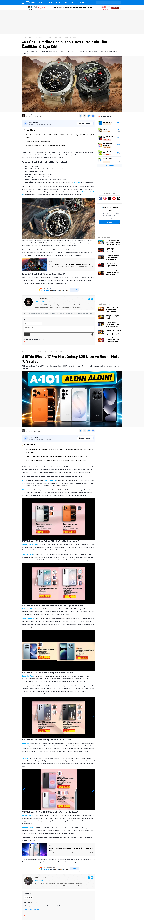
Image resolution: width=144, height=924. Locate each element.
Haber (58, 2)
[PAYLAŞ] (81, 117)
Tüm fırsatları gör (109, 165)
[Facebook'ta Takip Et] (100, 198)
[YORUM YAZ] (89, 117)
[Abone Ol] (93, 116)
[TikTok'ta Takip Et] (118, 198)
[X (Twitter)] (89, 299)
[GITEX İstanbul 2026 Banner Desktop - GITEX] (72, 6)
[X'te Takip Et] (109, 198)
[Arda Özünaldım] (28, 299)
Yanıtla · (31, 909)
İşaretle (36, 909)
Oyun (50, 2)
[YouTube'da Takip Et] (114, 198)
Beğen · (26, 909)
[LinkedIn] (92, 299)
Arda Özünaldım (31, 115)
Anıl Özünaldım (31, 430)
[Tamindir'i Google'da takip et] (58, 290)
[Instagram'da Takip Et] (105, 198)
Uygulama (41, 2)
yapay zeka (77, 182)
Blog (65, 2)
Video (72, 2)
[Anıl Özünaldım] (28, 878)
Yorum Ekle (28, 897)
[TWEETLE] (85, 117)
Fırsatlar (81, 2)
